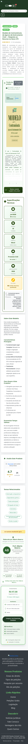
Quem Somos (13, 729)
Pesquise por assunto (13, 683)
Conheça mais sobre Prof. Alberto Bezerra (14, 581)
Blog (13, 708)
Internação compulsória (13, 494)
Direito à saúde (13, 521)
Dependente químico (13, 498)
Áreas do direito (13, 676)
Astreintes (13, 509)
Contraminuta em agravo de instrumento (13, 516)
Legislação (13, 704)
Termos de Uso (7, 741)
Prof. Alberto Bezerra (17, 547)
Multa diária (13, 512)
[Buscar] (25, 11)
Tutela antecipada (13, 501)
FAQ (22, 741)
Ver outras (12, 259)
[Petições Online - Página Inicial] (6, 2)
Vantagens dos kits (13, 725)
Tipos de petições (13, 679)
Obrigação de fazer (13, 505)
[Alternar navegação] (2, 14)
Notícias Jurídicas (13, 718)
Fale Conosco (13, 721)
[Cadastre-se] (6, 6)
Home (13, 697)
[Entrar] (10, 6)
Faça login (11, 464)
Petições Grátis (13, 700)
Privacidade (16, 741)
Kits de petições (13, 687)
